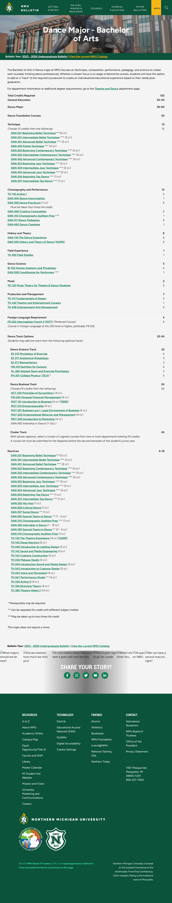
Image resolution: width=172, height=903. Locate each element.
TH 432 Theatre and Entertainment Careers (34, 302)
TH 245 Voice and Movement (29, 573)
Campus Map (30, 739)
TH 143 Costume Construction (29, 555)
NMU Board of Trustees (39, 863)
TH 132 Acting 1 (17, 194)
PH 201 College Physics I (26, 375)
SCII (45, 375)
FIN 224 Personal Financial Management (36, 397)
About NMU (29, 727)
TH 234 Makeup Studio (25, 560)
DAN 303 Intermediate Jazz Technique (34, 167)
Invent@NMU (99, 745)
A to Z (26, 721)
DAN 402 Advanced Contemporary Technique (39, 159)
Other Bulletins (140, 8)
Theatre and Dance (106, 88)
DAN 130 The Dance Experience (27, 237)
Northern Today (100, 761)
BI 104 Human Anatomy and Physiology (32, 268)
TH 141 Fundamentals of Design (27, 298)
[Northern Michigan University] (9, 7)
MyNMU (62, 737)
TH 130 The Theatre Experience (30, 538)
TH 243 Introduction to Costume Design (35, 568)
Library (26, 761)
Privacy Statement (137, 751)
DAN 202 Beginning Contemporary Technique (39, 150)
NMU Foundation (101, 739)
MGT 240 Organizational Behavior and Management (43, 414)
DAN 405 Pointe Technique (27, 146)
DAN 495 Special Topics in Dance (31, 529)
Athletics (96, 727)
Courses (96, 8)
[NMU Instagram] (76, 675)
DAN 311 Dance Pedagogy (24, 220)
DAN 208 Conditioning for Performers (31, 272)
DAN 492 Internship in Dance (29, 525)
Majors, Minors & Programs (76, 8)
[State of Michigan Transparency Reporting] (30, 839)
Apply (157, 8)
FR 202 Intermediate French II (26, 321)
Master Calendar (32, 767)
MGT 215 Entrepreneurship (27, 406)
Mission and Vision (33, 783)
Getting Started (53, 8)
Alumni (95, 721)
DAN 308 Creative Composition (27, 211)
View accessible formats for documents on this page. (46, 867)
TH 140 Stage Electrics (25, 542)
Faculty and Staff (32, 755)
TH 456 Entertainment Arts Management (33, 307)
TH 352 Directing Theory (26, 586)
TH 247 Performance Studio (28, 577)
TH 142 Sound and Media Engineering (34, 551)
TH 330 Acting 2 (21, 581)
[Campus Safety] (56, 839)
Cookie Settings (66, 749)
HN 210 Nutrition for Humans (29, 366)
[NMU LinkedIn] (104, 675)
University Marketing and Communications (32, 793)
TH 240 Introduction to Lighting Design (35, 546)
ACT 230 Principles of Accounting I (32, 393)
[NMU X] (86, 675)
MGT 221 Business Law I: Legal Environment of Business (45, 410)
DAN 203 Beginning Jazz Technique (33, 163)
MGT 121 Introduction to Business (31, 401)
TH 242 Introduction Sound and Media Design (39, 564)
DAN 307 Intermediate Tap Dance (32, 181)
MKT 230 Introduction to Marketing (33, 419)
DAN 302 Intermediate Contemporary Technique (41, 154)
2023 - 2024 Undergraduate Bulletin (44, 56)
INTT (49, 321)
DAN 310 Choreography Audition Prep (31, 215)
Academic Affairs (32, 733)
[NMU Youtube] (95, 675)
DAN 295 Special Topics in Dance (31, 516)
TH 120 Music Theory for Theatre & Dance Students (39, 285)
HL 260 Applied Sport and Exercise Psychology (40, 371)
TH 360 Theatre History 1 (26, 590)
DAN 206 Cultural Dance (26, 507)
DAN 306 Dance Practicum (24, 202)
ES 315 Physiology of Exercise (29, 353)
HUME (60, 242)
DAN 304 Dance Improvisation (26, 198)
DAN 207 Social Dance (25, 512)
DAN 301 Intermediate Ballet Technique (35, 137)
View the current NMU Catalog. (88, 56)
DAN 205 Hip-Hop (22, 503)
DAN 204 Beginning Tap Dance (30, 176)
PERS (64, 401)
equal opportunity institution (78, 863)
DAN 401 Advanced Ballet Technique (33, 141)
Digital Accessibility (68, 743)
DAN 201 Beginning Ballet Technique (33, 133)
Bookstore (97, 733)
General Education (117, 8)
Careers (26, 803)
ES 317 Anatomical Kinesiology (30, 358)
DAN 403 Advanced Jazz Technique (33, 172)
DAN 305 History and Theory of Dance (31, 242)
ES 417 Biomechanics (24, 362)
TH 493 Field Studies (20, 255)
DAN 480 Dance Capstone (24, 224)
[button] (166, 7)
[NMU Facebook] (67, 675)
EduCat (61, 721)
